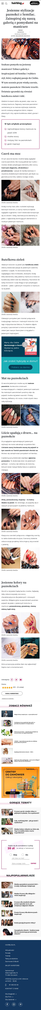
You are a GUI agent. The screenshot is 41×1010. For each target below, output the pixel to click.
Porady (7, 953)
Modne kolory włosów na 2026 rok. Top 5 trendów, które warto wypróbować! (26, 831)
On (26, 855)
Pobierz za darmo (20, 367)
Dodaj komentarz (12, 693)
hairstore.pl (9, 970)
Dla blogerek (10, 994)
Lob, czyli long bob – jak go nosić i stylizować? (26, 821)
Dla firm (8, 997)
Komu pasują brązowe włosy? (25, 923)
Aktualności (9, 950)
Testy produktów (11, 959)
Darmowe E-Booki (12, 961)
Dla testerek (9, 999)
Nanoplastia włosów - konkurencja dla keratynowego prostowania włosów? (26, 932)
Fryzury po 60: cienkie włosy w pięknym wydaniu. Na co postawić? (26, 812)
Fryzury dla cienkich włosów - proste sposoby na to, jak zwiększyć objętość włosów (25, 904)
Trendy (20, 30)
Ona (15, 855)
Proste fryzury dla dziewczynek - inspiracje (26, 913)
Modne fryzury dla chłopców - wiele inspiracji (25, 894)
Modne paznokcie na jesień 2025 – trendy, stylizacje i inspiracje (26, 885)
